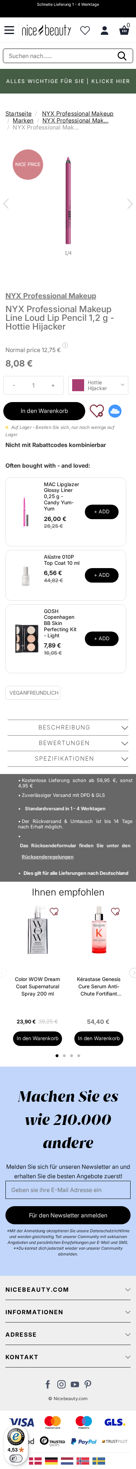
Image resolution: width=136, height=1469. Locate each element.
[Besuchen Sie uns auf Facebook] (48, 1386)
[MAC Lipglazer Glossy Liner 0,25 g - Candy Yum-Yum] (25, 511)
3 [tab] (72, 1055)
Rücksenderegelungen (48, 857)
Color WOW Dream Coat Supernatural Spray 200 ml (37, 986)
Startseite (18, 113)
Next (128, 204)
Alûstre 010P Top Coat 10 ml (61, 560)
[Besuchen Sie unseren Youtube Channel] (75, 1386)
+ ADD (102, 511)
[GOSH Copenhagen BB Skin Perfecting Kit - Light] (25, 638)
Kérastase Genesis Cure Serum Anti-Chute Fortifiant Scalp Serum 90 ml (98, 986)
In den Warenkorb (44, 410)
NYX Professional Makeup (78, 113)
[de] (53, 1460)
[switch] (15, 1458)
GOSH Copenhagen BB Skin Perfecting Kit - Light (60, 623)
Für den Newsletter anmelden (68, 1215)
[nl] (69, 1460)
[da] (37, 1460)
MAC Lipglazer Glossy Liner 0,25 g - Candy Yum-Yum (61, 496)
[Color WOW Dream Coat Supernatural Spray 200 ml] (37, 929)
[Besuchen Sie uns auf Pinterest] (88, 1386)
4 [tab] (80, 1055)
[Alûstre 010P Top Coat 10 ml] (25, 574)
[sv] (99, 1460)
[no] (84, 1460)
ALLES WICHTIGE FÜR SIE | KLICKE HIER (68, 81)
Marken (23, 120)
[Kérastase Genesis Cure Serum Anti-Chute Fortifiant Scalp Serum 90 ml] (98, 929)
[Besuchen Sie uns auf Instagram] (61, 1386)
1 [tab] (57, 1055)
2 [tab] (65, 1055)
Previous (7, 204)
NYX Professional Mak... (75, 120)
